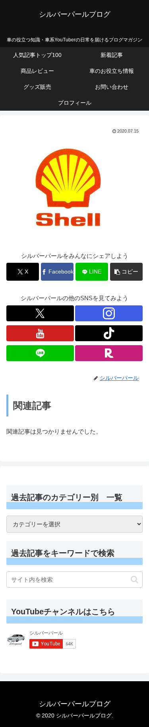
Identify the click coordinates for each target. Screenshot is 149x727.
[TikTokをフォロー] (109, 333)
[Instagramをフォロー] (109, 313)
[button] (126, 272)
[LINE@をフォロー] (40, 353)
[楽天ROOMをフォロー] (109, 353)
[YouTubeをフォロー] (40, 333)
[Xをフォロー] (40, 313)
